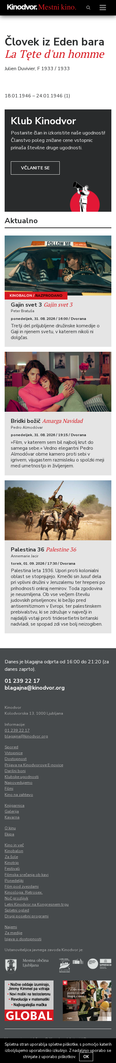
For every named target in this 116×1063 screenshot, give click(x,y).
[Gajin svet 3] (58, 266)
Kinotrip (12, 862)
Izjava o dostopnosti (23, 939)
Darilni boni (15, 771)
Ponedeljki (14, 880)
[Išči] (88, 7)
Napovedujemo (18, 782)
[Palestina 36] (58, 510)
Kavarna (12, 817)
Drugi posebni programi (27, 916)
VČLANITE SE (35, 168)
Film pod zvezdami (22, 886)
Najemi (11, 927)
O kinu (10, 828)
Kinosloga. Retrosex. (24, 892)
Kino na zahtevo (19, 794)
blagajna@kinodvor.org (35, 687)
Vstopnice (14, 753)
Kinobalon (21, 295)
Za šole (11, 857)
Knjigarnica (14, 805)
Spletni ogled (17, 910)
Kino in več (14, 845)
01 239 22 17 (22, 681)
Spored (11, 747)
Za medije (13, 933)
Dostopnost (16, 759)
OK (86, 1057)
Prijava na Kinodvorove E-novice (34, 765)
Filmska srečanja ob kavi (27, 875)
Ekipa (9, 834)
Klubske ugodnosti (22, 777)
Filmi (9, 788)
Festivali (12, 868)
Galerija (12, 811)
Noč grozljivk (16, 898)
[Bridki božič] (58, 382)
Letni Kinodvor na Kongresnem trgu (37, 904)
